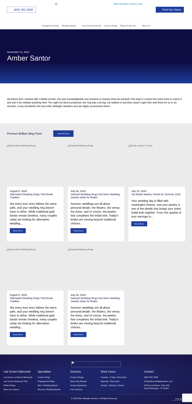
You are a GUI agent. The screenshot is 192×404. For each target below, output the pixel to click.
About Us (146, 26)
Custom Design (111, 26)
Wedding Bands (69, 26)
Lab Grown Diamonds (91, 26)
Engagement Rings (50, 26)
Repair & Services (128, 26)
